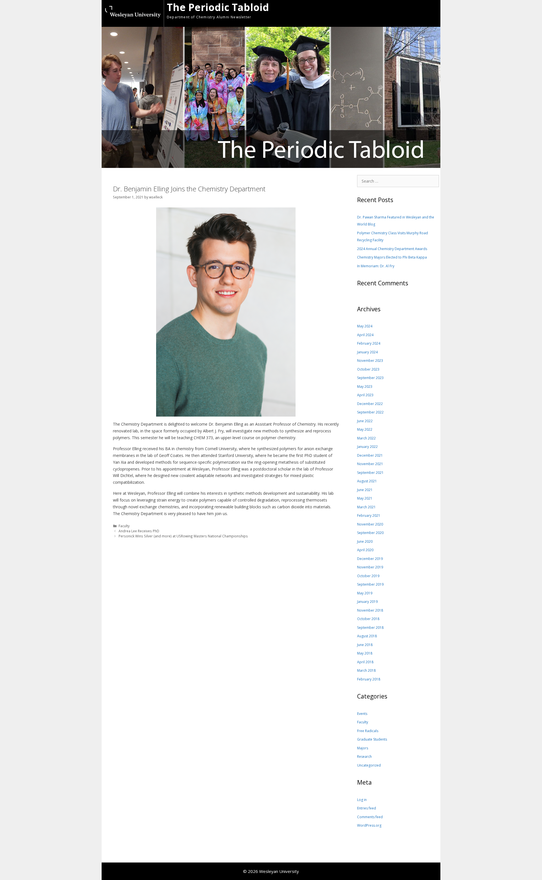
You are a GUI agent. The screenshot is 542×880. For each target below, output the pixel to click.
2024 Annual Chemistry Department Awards (392, 248)
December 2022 (370, 403)
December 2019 (370, 558)
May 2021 (364, 498)
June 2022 (365, 421)
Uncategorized (369, 765)
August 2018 (367, 636)
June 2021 (365, 489)
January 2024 (367, 352)
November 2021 (370, 463)
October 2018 (368, 618)
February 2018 (368, 679)
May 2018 (364, 653)
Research (364, 756)
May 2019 (364, 593)
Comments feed (370, 817)
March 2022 (366, 438)
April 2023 (365, 395)
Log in (362, 799)
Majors (362, 748)
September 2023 (370, 377)
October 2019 (368, 575)
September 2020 (370, 532)
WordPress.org (369, 825)
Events (362, 713)
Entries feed (366, 808)
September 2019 (370, 584)
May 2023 (364, 386)
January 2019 (367, 601)
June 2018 (365, 644)
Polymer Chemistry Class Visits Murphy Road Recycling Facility (392, 237)
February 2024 (368, 343)
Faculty (124, 526)
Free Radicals (367, 730)
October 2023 (368, 369)
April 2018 (365, 662)
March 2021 (366, 507)
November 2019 (370, 567)
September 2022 (370, 412)
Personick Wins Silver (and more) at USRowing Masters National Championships (183, 536)
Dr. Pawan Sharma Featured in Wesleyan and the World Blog (395, 221)
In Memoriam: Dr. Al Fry (375, 266)
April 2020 (365, 550)
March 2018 (366, 670)
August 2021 (367, 481)
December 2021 (370, 455)
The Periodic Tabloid (218, 7)
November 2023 (370, 360)
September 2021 (370, 472)
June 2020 (365, 541)
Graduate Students (372, 739)
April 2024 (365, 334)
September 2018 (370, 627)
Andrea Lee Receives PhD (139, 531)
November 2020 (370, 524)
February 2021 (368, 515)
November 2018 (370, 610)
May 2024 (364, 326)
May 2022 (364, 429)
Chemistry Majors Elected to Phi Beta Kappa (392, 257)
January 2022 (367, 446)
